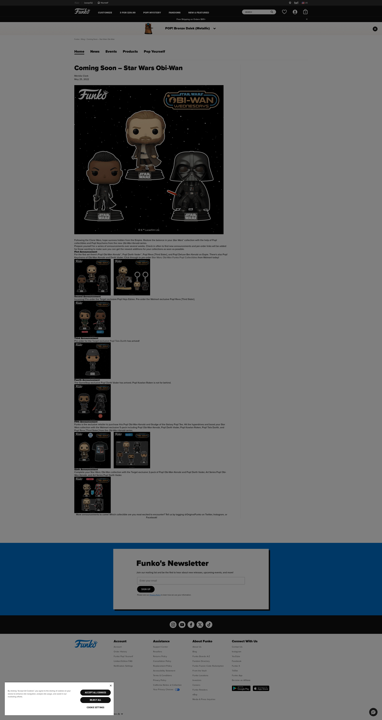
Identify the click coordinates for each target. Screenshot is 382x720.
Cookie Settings (95, 707)
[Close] (111, 685)
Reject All (95, 700)
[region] (59, 698)
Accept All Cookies (95, 692)
